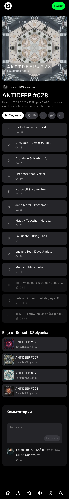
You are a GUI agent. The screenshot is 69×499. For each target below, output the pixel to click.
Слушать (15, 115)
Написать (52, 438)
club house (8, 106)
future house (46, 106)
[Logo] (8, 5)
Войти (58, 6)
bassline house (27, 106)
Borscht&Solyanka (22, 87)
